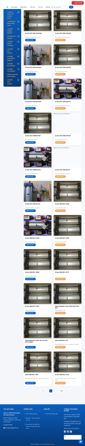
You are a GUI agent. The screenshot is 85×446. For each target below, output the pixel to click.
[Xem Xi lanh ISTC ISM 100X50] (67, 20)
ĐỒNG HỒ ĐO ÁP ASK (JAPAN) (12, 75)
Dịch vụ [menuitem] (32, 7)
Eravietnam (51, 444)
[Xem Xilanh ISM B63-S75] (67, 327)
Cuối (61, 391)
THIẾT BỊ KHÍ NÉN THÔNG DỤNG (11, 23)
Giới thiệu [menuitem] (14, 7)
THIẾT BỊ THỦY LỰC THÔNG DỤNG (10, 15)
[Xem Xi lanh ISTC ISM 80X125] (67, 123)
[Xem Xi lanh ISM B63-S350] (67, 191)
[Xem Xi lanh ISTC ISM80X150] (38, 123)
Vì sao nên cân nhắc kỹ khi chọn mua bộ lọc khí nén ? (33, 426)
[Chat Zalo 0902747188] (80, 441)
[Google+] (71, 432)
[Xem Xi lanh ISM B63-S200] (38, 259)
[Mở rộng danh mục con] (18, 12)
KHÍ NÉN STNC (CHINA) (10, 82)
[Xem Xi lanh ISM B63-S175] (67, 259)
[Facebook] (65, 432)
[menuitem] (7, 7)
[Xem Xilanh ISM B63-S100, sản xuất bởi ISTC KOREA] (38, 327)
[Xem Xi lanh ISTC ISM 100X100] (38, 20)
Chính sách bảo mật (52, 414)
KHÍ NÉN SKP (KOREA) (11, 37)
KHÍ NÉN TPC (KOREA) (11, 70)
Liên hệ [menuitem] (48, 7)
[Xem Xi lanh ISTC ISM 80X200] (38, 89)
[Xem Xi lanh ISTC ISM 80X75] (67, 157)
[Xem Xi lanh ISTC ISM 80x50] (38, 191)
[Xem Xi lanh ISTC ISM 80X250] (67, 54)
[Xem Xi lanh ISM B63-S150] (38, 293)
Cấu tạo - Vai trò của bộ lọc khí (33, 419)
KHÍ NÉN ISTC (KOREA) (10, 51)
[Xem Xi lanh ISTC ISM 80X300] (38, 54)
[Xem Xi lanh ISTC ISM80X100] (38, 157)
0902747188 (8, 425)
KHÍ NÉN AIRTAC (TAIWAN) (10, 43)
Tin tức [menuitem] (40, 7)
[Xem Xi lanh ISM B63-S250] (67, 225)
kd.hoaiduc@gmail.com (12, 428)
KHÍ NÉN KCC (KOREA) (11, 65)
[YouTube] (68, 432)
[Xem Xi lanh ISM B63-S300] (38, 225)
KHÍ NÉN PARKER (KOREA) (10, 31)
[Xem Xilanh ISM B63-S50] (38, 362)
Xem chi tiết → (30, 40)
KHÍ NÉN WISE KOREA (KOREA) (11, 58)
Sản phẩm (23, 7)
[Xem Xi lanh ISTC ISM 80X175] (67, 89)
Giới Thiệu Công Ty (31, 414)
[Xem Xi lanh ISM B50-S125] (67, 362)
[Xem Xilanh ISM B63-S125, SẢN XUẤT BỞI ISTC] (67, 293)
